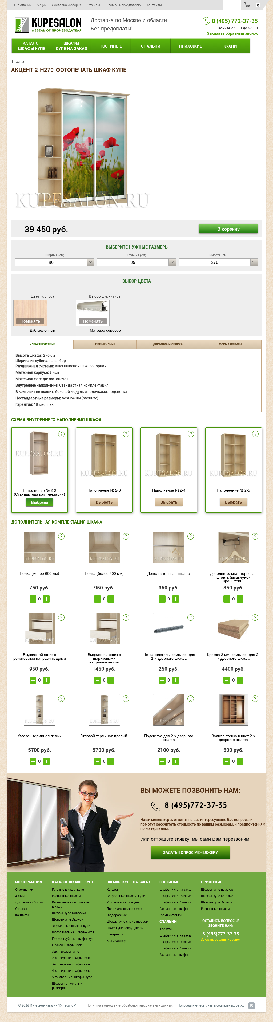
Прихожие (190, 46)
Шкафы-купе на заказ (175, 889)
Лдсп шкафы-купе (65, 951)
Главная (18, 61)
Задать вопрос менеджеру (190, 852)
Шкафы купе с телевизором (127, 921)
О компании (22, 4)
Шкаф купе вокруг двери (125, 928)
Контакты (154, 4)
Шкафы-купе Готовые (175, 896)
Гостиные (111, 46)
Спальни (150, 46)
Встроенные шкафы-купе (126, 896)
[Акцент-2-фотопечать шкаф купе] (82, 147)
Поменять (30, 321)
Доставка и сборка (67, 4)
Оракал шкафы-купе (67, 945)
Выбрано (39, 502)
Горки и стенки (170, 915)
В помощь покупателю (123, 4)
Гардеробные (117, 915)
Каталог (31, 45)
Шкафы (71, 45)
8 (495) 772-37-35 (235, 21)
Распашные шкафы (66, 896)
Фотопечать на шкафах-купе (73, 932)
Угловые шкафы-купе (123, 902)
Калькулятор (116, 940)
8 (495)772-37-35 (195, 805)
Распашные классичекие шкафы (70, 904)
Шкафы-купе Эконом (67, 919)
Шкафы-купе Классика (69, 913)
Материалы (115, 934)
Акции (41, 4)
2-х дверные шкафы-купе (71, 958)
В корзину (228, 229)
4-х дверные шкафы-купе (71, 970)
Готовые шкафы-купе (68, 889)
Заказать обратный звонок (232, 33)
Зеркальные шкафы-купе (71, 925)
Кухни (230, 46)
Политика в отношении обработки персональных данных (129, 1005)
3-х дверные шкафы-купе (71, 964)
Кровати (165, 929)
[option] (82, 148)
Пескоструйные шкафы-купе (73, 938)
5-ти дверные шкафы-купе (72, 977)
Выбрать (104, 502)
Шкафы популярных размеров (67, 985)
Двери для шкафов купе (125, 908)
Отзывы (93, 4)
